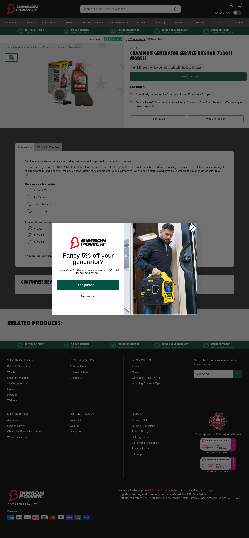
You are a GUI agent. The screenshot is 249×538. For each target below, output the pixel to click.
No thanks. (88, 296)
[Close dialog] (193, 228)
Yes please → (88, 285)
